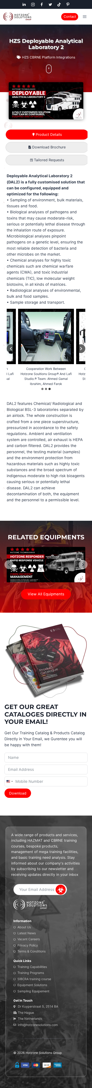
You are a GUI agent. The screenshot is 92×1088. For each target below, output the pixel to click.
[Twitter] (50, 4)
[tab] (47, 134)
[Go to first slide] (80, 348)
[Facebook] (41, 4)
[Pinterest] (68, 4)
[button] (83, 564)
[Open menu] (84, 16)
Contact (70, 16)
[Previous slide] (11, 348)
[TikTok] (59, 4)
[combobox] (9, 781)
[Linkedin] (24, 4)
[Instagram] (33, 4)
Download (17, 793)
